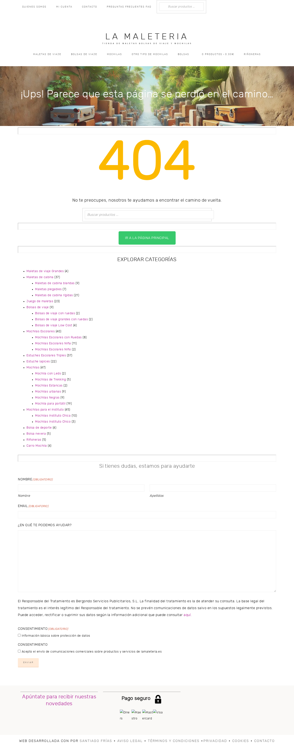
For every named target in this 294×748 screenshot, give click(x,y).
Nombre (24, 495)
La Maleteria (147, 36)
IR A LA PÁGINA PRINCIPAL (147, 238)
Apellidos (157, 495)
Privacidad (215, 741)
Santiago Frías (96, 741)
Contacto (264, 741)
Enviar (28, 662)
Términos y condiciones (174, 741)
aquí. (188, 615)
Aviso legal (130, 741)
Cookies (240, 741)
